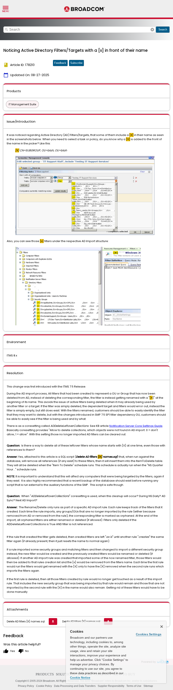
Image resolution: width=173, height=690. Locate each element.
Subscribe (76, 62)
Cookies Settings (148, 634)
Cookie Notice (80, 677)
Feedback (60, 62)
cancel (152, 29)
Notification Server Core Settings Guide (135, 426)
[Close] (161, 626)
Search (162, 29)
